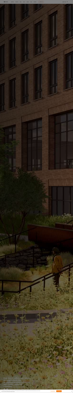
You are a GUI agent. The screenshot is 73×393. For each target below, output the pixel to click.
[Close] (72, 391)
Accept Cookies (59, 391)
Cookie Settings (53, 391)
